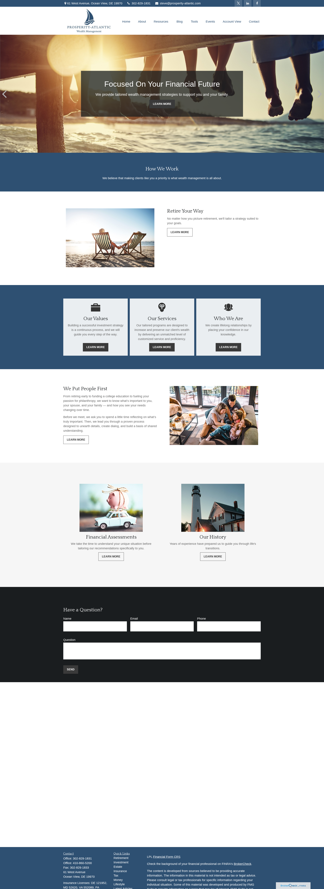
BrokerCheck (242, 864)
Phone (201, 618)
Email (134, 618)
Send (71, 669)
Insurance (120, 871)
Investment (121, 862)
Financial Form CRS (166, 856)
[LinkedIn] (247, 3)
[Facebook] (257, 3)
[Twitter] (238, 3)
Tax (116, 875)
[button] (126, 21)
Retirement (121, 858)
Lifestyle (119, 884)
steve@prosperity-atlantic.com (180, 3)
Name (67, 618)
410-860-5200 (82, 863)
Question (69, 640)
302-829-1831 (141, 3)
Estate (118, 866)
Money (118, 880)
